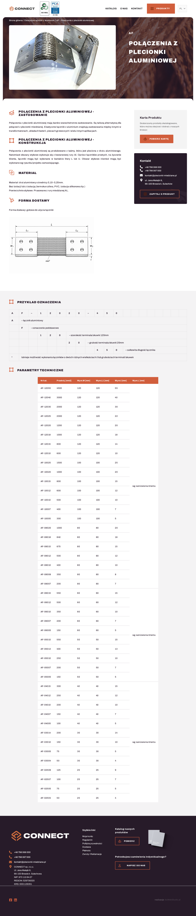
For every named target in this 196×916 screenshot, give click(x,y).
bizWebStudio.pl (173, 900)
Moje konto (87, 836)
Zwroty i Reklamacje (92, 854)
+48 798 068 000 (153, 167)
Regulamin (87, 840)
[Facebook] (10, 900)
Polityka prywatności (92, 843)
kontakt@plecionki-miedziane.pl (161, 175)
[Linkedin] (15, 900)
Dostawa (86, 847)
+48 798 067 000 (153, 171)
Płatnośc (86, 850)
